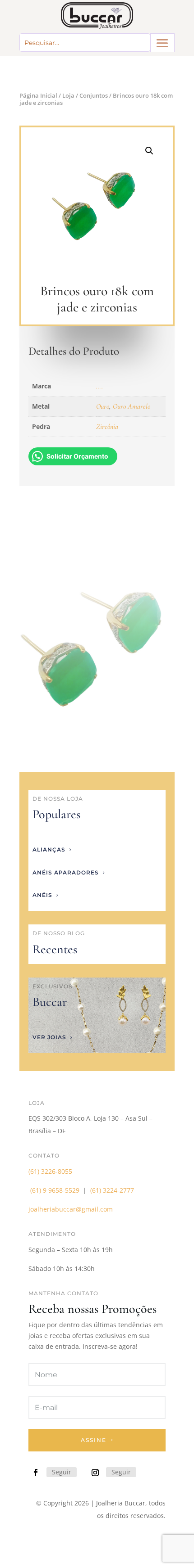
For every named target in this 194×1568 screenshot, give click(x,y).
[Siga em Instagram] (95, 1472)
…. (99, 386)
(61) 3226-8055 (50, 1171)
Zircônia (107, 426)
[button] (149, 151)
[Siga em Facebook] (35, 1472)
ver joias (49, 1037)
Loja (68, 95)
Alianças (48, 849)
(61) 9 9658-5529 (54, 1190)
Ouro (102, 406)
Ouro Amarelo (131, 406)
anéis (42, 895)
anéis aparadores (65, 872)
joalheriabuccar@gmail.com (70, 1209)
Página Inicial (38, 95)
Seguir (61, 1472)
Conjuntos (93, 95)
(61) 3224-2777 (112, 1190)
